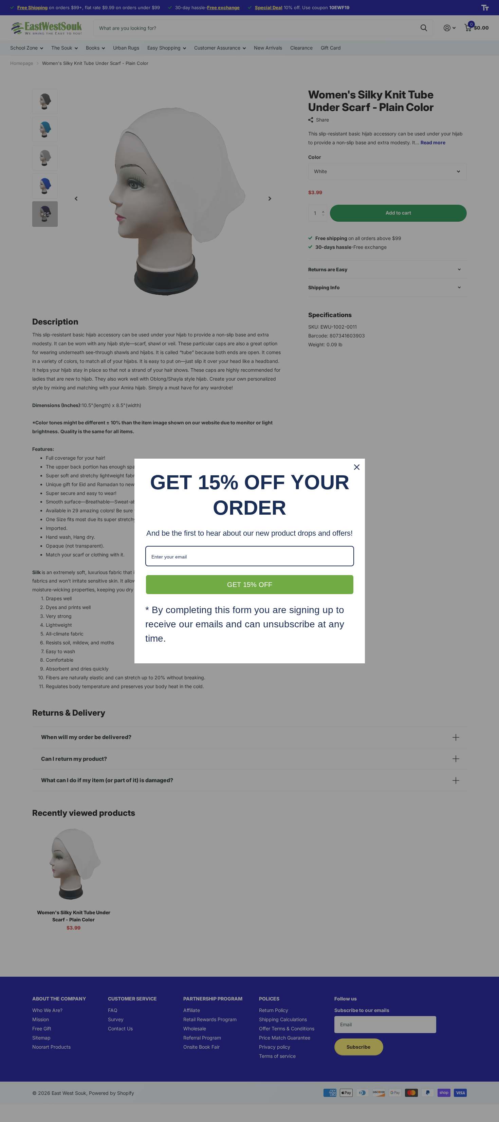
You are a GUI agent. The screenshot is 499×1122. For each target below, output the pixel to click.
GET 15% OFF (249, 584)
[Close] (357, 467)
